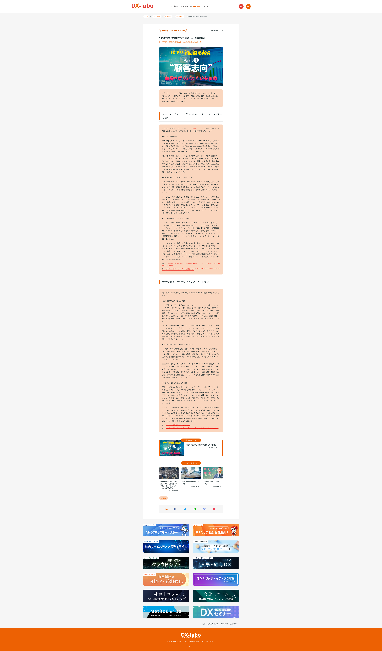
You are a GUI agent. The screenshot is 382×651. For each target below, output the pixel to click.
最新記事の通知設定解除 (192, 642)
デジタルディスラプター (197, 128)
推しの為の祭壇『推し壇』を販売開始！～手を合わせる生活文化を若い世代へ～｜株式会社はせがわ (192, 428)
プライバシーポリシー (208, 642)
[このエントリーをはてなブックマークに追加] (204, 509)
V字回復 (163, 498)
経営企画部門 (164, 30)
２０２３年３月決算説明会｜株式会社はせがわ (178, 425)
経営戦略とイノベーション (178, 30)
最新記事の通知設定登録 (174, 642)
